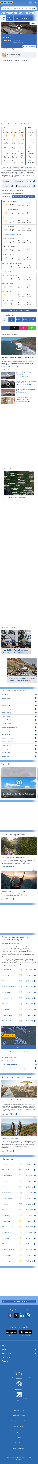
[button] (19, 309)
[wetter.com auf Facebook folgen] (10, 1315)
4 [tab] (19, 1051)
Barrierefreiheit (19, 1443)
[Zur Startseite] (8, 2)
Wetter (4, 1345)
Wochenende (25, 18)
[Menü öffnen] (35, 2)
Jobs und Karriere (19, 1410)
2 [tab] (13, 1051)
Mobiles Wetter (7, 1353)
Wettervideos (6, 1357)
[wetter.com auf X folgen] (16, 1316)
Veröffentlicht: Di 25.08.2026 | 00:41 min (12, 367)
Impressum (19, 1432)
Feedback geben (17, 42)
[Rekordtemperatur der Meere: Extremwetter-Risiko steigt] (18, 346)
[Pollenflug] (30, 2)
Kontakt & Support (19, 1426)
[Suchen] (33, 8)
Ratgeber (5, 1361)
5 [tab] (22, 1051)
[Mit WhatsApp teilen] (32, 328)
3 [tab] (16, 1051)
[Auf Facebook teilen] (5, 328)
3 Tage (17, 18)
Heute (3, 18)
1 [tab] (10, 1051)
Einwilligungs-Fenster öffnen (19, 1421)
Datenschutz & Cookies (19, 1415)
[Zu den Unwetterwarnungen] (5, 135)
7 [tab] (28, 1051)
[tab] (6, 196)
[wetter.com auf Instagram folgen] (27, 1315)
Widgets (4, 1349)
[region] (19, 234)
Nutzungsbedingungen (19, 1448)
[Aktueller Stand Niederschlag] (19, 483)
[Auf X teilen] (14, 328)
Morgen (9, 18)
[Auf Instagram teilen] (23, 328)
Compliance (19, 1437)
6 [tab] (25, 1051)
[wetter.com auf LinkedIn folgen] (21, 1315)
